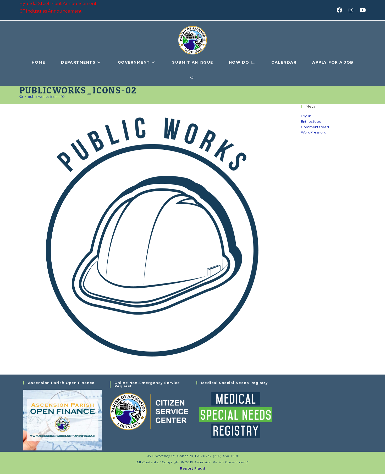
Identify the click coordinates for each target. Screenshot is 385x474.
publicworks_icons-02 (46, 96)
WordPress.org (313, 132)
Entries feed (311, 121)
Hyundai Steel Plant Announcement (58, 3)
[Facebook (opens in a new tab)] (341, 10)
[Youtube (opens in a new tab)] (362, 10)
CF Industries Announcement (50, 11)
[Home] (21, 96)
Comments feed (315, 127)
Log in (306, 116)
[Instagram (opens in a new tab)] (352, 10)
